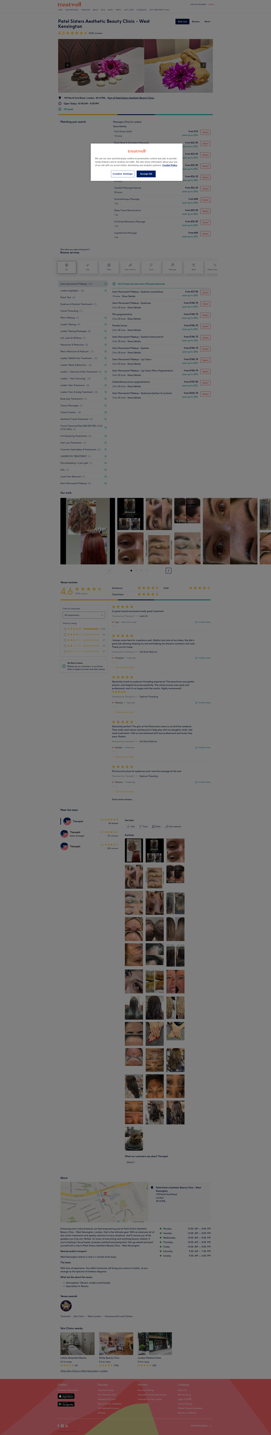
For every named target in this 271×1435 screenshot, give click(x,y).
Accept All (146, 174)
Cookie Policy (169, 165)
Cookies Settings (123, 174)
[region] (137, 162)
